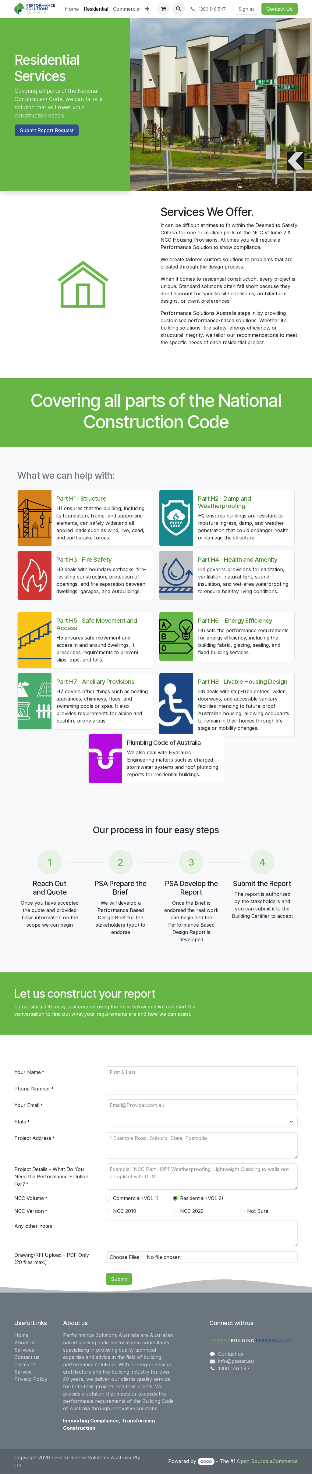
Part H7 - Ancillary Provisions (95, 681)
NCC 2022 (192, 1211)
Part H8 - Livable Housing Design (242, 681)
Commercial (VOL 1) (136, 1198)
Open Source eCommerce (267, 1461)
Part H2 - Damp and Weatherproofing (224, 502)
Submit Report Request (46, 130)
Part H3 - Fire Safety (84, 559)
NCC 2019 (124, 1211)
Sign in (246, 9)
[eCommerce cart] (163, 8)
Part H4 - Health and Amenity (237, 559)
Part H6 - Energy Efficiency (235, 620)
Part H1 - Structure (81, 498)
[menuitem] (71, 9)
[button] (178, 8)
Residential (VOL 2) (201, 1198)
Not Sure (257, 1211)
